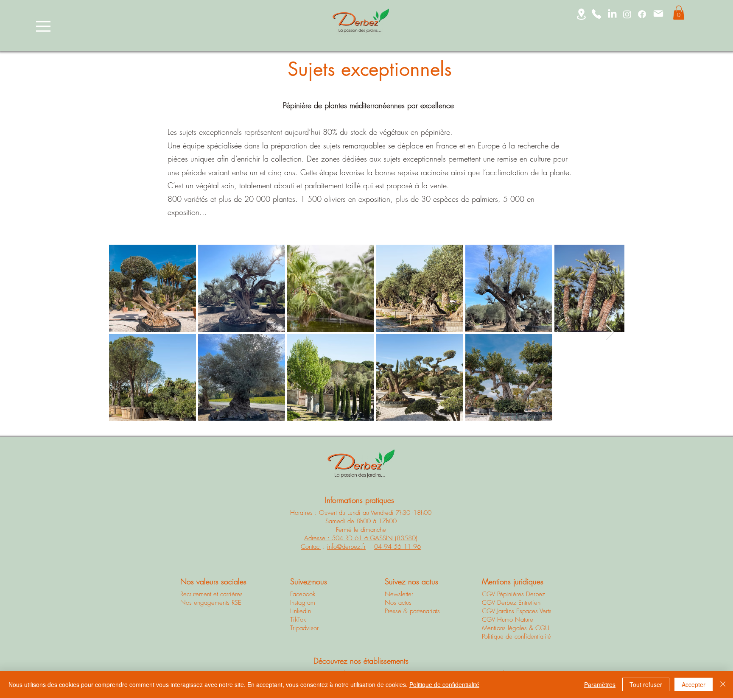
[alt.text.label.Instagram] (627, 14)
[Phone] (596, 14)
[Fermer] (723, 684)
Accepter (693, 684)
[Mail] (658, 14)
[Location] (581, 14)
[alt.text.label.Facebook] (642, 14)
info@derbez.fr (346, 546)
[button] (679, 13)
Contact (311, 546)
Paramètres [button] (599, 684)
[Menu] (43, 26)
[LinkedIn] (612, 14)
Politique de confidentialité (444, 684)
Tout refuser (645, 684)
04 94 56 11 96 (397, 546)
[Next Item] (610, 332)
